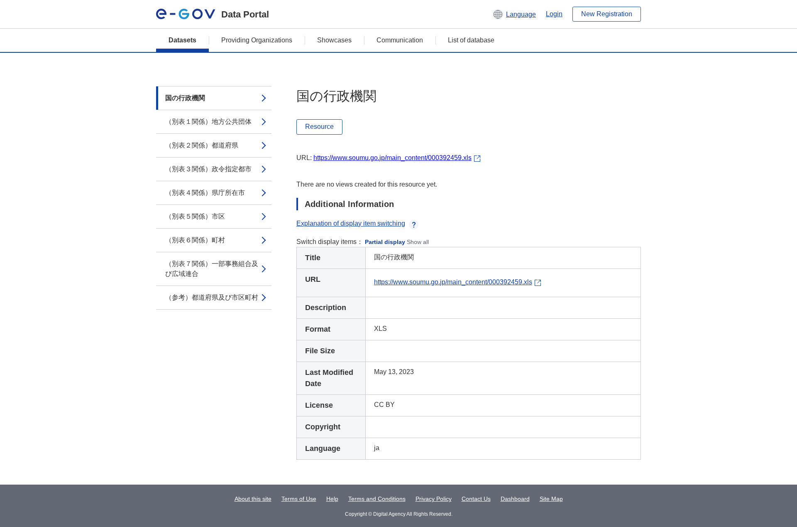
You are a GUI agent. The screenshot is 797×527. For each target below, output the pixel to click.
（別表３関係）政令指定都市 (208, 168)
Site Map (551, 498)
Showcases (334, 40)
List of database (471, 40)
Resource (319, 126)
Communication (399, 40)
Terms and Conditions (377, 498)
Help (332, 498)
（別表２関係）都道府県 (201, 145)
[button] (514, 14)
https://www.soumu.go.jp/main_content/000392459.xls (392, 157)
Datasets (182, 40)
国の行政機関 (185, 97)
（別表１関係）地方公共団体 (208, 121)
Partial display (385, 242)
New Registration (606, 13)
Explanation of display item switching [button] (350, 223)
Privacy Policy (434, 498)
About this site (253, 498)
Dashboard (515, 498)
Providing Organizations (256, 40)
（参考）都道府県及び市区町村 (211, 297)
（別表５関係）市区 (195, 216)
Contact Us (476, 498)
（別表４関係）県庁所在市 (205, 192)
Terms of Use (298, 498)
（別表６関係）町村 (195, 240)
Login (554, 13)
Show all (418, 242)
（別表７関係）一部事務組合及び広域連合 (211, 268)
